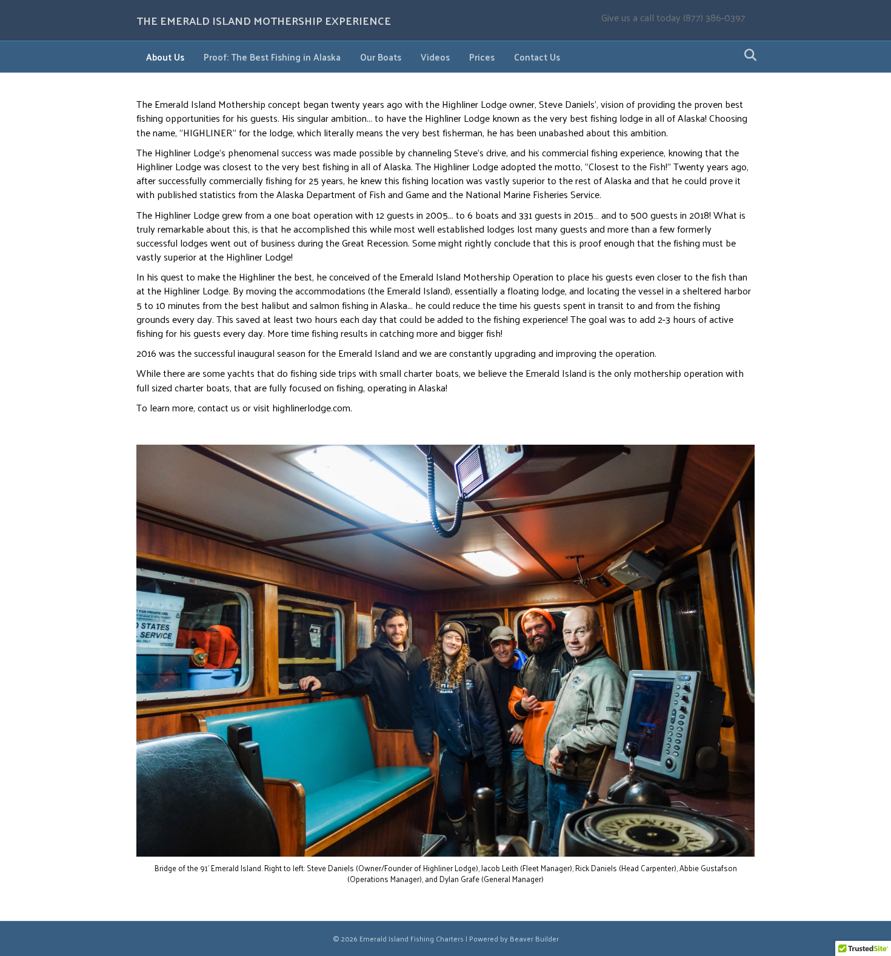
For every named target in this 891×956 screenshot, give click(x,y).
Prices (482, 56)
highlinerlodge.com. (312, 407)
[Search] (747, 55)
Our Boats (380, 56)
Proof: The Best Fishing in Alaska (272, 56)
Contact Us (537, 56)
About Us (165, 56)
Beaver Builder (534, 938)
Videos (435, 56)
